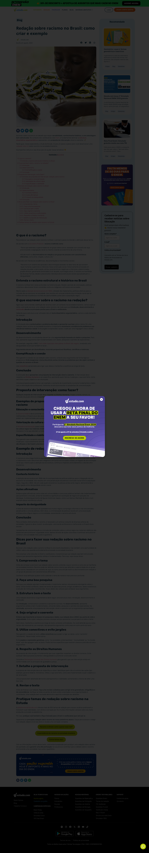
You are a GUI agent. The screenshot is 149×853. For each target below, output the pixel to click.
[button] (101, 399)
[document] (74, 426)
